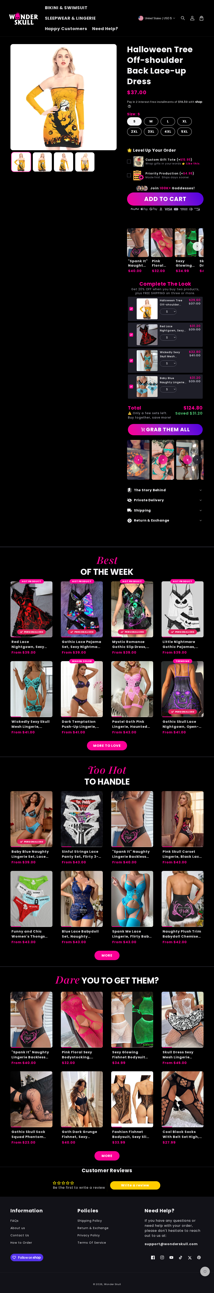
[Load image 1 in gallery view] (21, 162)
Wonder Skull (112, 1284)
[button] (183, 18)
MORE (107, 955)
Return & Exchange (93, 1228)
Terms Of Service (92, 1243)
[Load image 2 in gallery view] (42, 162)
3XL (151, 131)
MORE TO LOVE (107, 745)
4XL (167, 131)
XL (184, 121)
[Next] (197, 459)
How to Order (21, 1243)
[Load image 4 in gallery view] (84, 162)
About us (17, 1228)
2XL (134, 131)
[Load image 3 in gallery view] (63, 162)
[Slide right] (197, 246)
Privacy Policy (89, 1235)
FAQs (14, 1221)
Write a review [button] (135, 1185)
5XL (184, 131)
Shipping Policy (90, 1221)
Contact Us (19, 1235)
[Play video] (138, 459)
